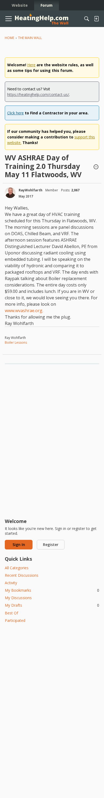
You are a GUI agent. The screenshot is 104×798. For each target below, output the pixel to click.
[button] (96, 167)
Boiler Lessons (16, 342)
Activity (11, 582)
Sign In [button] (19, 544)
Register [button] (50, 544)
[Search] (86, 18)
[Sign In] (96, 18)
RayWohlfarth (30, 190)
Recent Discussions (21, 575)
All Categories (17, 567)
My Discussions (18, 597)
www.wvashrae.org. (24, 310)
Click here (15, 112)
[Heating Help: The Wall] (41, 19)
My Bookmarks (52, 590)
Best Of (11, 612)
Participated (15, 620)
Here (31, 64)
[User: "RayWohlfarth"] (10, 192)
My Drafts (52, 605)
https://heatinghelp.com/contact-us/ (38, 94)
